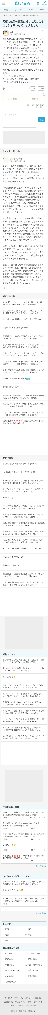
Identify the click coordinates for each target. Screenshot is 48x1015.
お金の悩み (9, 976)
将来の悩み (32, 976)
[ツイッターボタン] (38, 106)
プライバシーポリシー (23, 998)
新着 (6, 10)
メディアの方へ (17, 1005)
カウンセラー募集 (35, 1002)
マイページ (29, 10)
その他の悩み (10, 982)
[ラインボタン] (43, 106)
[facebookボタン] (34, 106)
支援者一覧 (8, 1002)
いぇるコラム (20, 1002)
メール (42, 10)
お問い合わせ (30, 1005)
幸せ (7, 940)
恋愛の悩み (9, 959)
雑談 (29, 935)
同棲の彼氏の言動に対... (30, 15)
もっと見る (41, 866)
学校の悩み (9, 965)
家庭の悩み (32, 959)
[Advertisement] (24, 137)
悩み (29, 929)
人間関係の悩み (34, 953)
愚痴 (42, 88)
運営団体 (37, 998)
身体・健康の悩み (12, 970)
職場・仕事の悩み (35, 965)
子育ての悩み (33, 970)
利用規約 (8, 998)
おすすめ (18, 10)
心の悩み (14, 15)
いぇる (4, 15)
